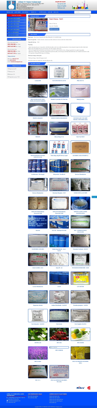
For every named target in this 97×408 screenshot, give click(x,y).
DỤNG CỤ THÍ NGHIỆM (13, 32)
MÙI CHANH (80, 342)
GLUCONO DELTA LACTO (59, 80)
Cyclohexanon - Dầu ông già (37, 174)
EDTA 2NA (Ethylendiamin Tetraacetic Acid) (59, 212)
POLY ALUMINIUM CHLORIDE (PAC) (80, 362)
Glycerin (38, 230)
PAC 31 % (37, 380)
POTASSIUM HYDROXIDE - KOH (80, 267)
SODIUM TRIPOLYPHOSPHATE (59, 118)
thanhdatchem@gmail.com (16, 61)
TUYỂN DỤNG (43, 12)
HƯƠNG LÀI (38, 342)
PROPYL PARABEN (38, 118)
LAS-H (59, 286)
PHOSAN (38, 136)
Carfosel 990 (38, 80)
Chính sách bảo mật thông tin (55, 400)
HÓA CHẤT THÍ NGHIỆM (13, 29)
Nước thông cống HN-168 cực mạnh (59, 155)
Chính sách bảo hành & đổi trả (56, 399)
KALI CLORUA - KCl (38, 267)
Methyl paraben (80, 99)
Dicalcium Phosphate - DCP (59, 193)
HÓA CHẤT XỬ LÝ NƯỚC (13, 26)
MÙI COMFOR (59, 350)
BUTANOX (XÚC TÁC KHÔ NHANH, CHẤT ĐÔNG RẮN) (80, 119)
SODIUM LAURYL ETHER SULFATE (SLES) (80, 212)
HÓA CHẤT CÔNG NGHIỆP (14, 18)
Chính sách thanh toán (54, 396)
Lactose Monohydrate (38, 286)
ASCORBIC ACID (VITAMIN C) (80, 155)
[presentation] (29, 24)
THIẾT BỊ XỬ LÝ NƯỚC (13, 35)
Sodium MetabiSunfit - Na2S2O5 (59, 305)
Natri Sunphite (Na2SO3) (80, 324)
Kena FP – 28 (59, 267)
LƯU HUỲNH (80, 286)
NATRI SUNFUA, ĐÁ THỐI (80, 193)
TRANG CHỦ (10, 12)
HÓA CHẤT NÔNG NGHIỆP (14, 21)
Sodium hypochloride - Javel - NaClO (59, 250)
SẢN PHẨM (25, 12)
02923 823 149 (15, 58)
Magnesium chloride (38, 305)
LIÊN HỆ (50, 12)
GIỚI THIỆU (17, 12)
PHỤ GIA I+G (80, 80)
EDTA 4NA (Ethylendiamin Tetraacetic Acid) (38, 212)
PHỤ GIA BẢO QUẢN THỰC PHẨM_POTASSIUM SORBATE (38, 100)
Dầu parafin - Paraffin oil (59, 174)
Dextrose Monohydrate (80, 174)
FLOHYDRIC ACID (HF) (38, 249)
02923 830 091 (12, 60)
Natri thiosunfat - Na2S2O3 (37, 324)
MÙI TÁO (59, 342)
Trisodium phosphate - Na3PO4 (80, 305)
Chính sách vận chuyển (54, 397)
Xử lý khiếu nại (52, 402)
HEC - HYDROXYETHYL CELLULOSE (80, 231)
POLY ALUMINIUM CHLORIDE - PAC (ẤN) (59, 381)
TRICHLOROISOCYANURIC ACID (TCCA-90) (38, 156)
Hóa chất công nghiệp (33, 396)
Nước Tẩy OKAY (80, 136)
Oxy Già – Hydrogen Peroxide (59, 230)
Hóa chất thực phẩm (32, 397)
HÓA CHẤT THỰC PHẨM (13, 24)
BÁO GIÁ (56, 12)
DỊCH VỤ (33, 12)
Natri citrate (59, 324)
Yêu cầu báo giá (54, 29)
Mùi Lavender (38, 361)
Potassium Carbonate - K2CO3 (80, 249)
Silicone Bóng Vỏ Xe (59, 136)
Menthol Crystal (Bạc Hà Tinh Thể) (59, 99)
